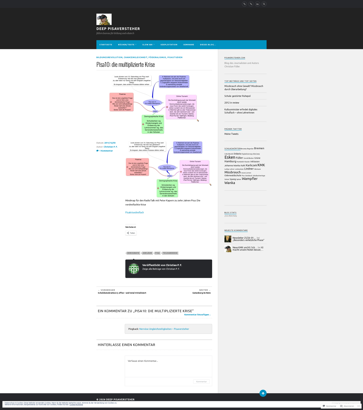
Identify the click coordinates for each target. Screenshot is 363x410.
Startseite (105, 45)
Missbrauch (232, 172)
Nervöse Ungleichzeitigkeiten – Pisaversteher (164, 329)
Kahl (243, 165)
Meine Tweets (231, 134)
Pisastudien (174, 57)
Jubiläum (147, 253)
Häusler (247, 162)
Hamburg (230, 161)
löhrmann (257, 169)
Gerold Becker (249, 158)
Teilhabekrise (170, 253)
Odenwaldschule (232, 175)
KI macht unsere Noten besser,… (248, 248)
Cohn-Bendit (228, 154)
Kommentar (201, 381)
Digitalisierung (247, 154)
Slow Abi (147, 45)
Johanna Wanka (232, 165)
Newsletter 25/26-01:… (244, 238)
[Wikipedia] (251, 4)
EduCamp (256, 154)
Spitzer (238, 179)
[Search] (264, 4)
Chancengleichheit (135, 57)
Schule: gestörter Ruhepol (237, 96)
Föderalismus (157, 57)
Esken (229, 157)
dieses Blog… (208, 45)
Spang (233, 179)
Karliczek (251, 165)
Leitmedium (239, 169)
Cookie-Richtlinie (76, 404)
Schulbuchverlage (259, 175)
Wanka (229, 183)
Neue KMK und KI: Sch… (245, 247)
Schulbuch (248, 175)
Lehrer (232, 169)
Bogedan (250, 148)
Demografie (133, 253)
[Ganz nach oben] (263, 393)
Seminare (188, 45)
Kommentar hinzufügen (196, 314)
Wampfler (250, 179)
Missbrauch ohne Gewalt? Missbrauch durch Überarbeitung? (243, 87)
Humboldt (240, 162)
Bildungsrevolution (109, 57)
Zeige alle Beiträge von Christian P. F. (161, 269)
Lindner (249, 168)
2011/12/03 (109, 143)
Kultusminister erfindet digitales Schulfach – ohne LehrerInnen (240, 111)
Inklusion (254, 161)
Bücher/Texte (126, 45)
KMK (261, 165)
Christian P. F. (111, 147)
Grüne (257, 158)
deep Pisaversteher (118, 29)
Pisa (157, 253)
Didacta (237, 153)
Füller (239, 157)
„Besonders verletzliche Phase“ (248, 240)
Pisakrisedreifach (134, 212)
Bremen (259, 148)
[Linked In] (257, 4)
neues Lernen (246, 173)
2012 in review (231, 102)
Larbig (226, 169)
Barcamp (244, 148)
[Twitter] (244, 4)
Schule (226, 179)
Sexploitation (169, 45)
